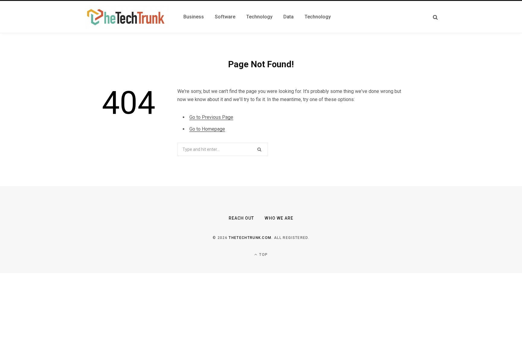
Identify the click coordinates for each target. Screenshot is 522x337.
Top (263, 255)
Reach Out (241, 218)
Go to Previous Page (211, 117)
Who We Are (279, 218)
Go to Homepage (207, 129)
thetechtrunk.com (250, 238)
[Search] (435, 17)
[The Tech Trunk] (126, 17)
